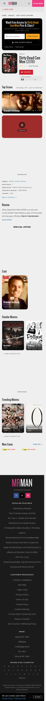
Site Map (22, 585)
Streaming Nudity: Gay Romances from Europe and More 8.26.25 (22, 564)
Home (4, 15)
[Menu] (4, 3)
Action (11, 181)
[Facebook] (16, 495)
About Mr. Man (22, 637)
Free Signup (33, 36)
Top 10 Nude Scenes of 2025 (22, 513)
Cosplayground (22, 646)
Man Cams (9, 9)
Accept (38, 697)
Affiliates (22, 642)
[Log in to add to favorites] (24, 278)
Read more (7, 220)
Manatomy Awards (22, 508)
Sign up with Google (23, 42)
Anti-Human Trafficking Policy (22, 624)
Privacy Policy (8, 47)
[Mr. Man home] (13, 3)
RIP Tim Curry (22, 557)
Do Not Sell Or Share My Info (22, 614)
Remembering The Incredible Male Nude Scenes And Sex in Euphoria (22, 540)
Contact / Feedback (22, 580)
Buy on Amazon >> (9, 197)
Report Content (22, 619)
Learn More (20, 696)
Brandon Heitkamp (12, 110)
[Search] (28, 3)
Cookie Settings (22, 609)
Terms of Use (19, 47)
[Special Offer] (22, 247)
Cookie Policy (22, 604)
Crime (17, 181)
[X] (22, 495)
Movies (11, 15)
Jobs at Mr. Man (22, 656)
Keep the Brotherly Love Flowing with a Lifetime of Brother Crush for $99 (22, 549)
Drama (23, 181)
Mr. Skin (22, 651)
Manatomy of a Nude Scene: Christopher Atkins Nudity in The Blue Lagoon (22, 528)
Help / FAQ (22, 590)
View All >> (37, 444)
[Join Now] (38, 3)
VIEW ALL (22, 678)
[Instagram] (28, 495)
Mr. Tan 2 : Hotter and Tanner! (22, 518)
